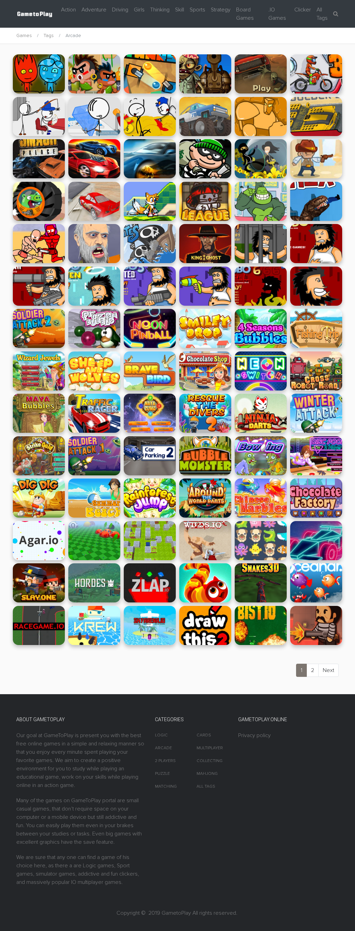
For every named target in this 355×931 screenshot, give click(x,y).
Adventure (93, 9)
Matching (166, 786)
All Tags (322, 13)
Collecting (210, 760)
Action (68, 9)
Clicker (302, 9)
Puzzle (162, 773)
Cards (204, 735)
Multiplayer (210, 748)
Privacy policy (254, 735)
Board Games (245, 13)
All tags (206, 786)
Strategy (221, 9)
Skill (179, 9)
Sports (197, 9)
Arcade (163, 748)
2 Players (165, 760)
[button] (335, 14)
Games (24, 35)
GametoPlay (176, 913)
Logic (161, 735)
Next (328, 670)
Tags (49, 35)
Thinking (160, 9)
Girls (139, 9)
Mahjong (207, 773)
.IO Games (277, 13)
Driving (120, 9)
